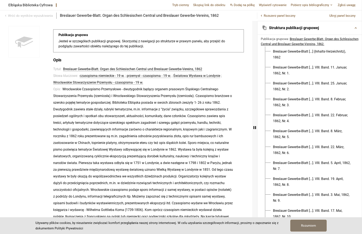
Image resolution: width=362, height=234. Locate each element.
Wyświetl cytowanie (273, 5)
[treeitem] (309, 54)
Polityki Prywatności (69, 228)
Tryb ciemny (180, 5)
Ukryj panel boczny (342, 16)
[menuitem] (312, 54)
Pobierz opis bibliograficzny (310, 5)
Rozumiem (308, 226)
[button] (309, 28)
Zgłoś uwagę (347, 5)
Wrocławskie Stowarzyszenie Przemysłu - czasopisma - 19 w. (98, 82)
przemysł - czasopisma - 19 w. (149, 76)
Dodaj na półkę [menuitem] (244, 5)
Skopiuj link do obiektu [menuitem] (209, 5)
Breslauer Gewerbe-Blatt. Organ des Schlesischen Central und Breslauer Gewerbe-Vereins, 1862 (132, 69)
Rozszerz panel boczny (279, 16)
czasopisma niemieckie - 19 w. (102, 76)
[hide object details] (254, 127)
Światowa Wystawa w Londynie (196, 76)
